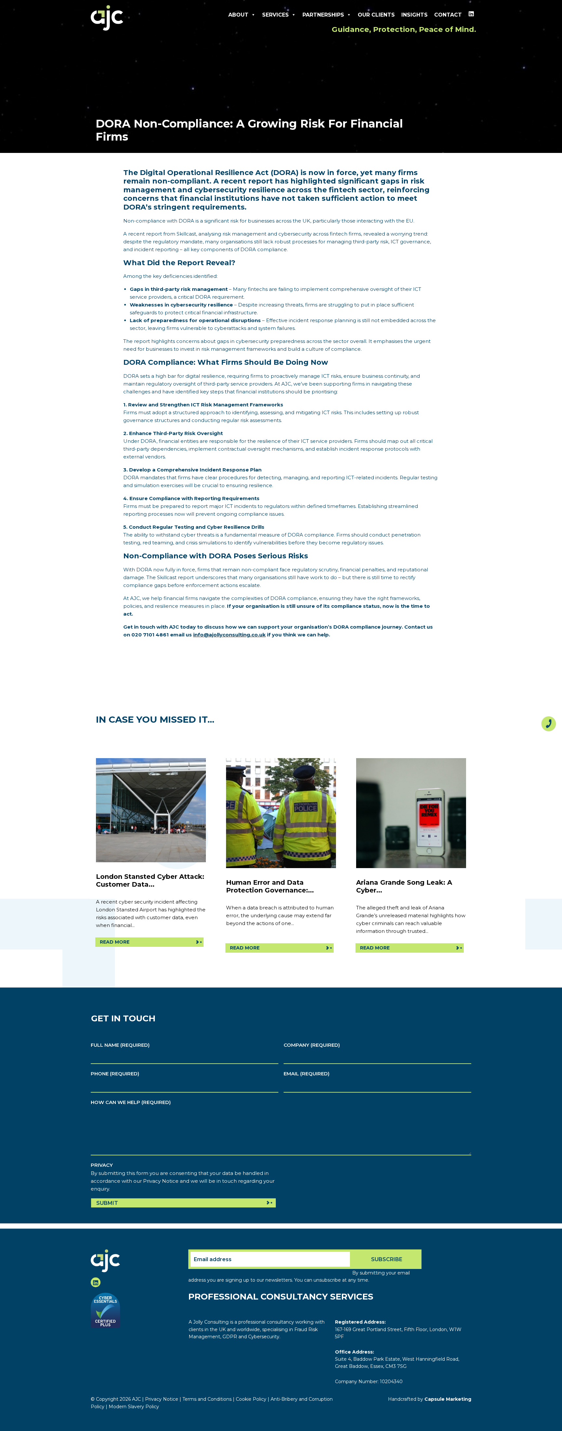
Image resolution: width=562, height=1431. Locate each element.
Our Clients (376, 15)
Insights (414, 15)
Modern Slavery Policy (134, 1407)
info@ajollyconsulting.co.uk (229, 635)
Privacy (102, 1165)
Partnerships (323, 15)
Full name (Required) (120, 1045)
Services (275, 15)
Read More (114, 942)
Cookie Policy (251, 1399)
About (238, 15)
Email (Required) (306, 1073)
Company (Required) (312, 1045)
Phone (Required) (115, 1073)
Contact (448, 15)
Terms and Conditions (207, 1399)
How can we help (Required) (131, 1102)
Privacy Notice (161, 1399)
